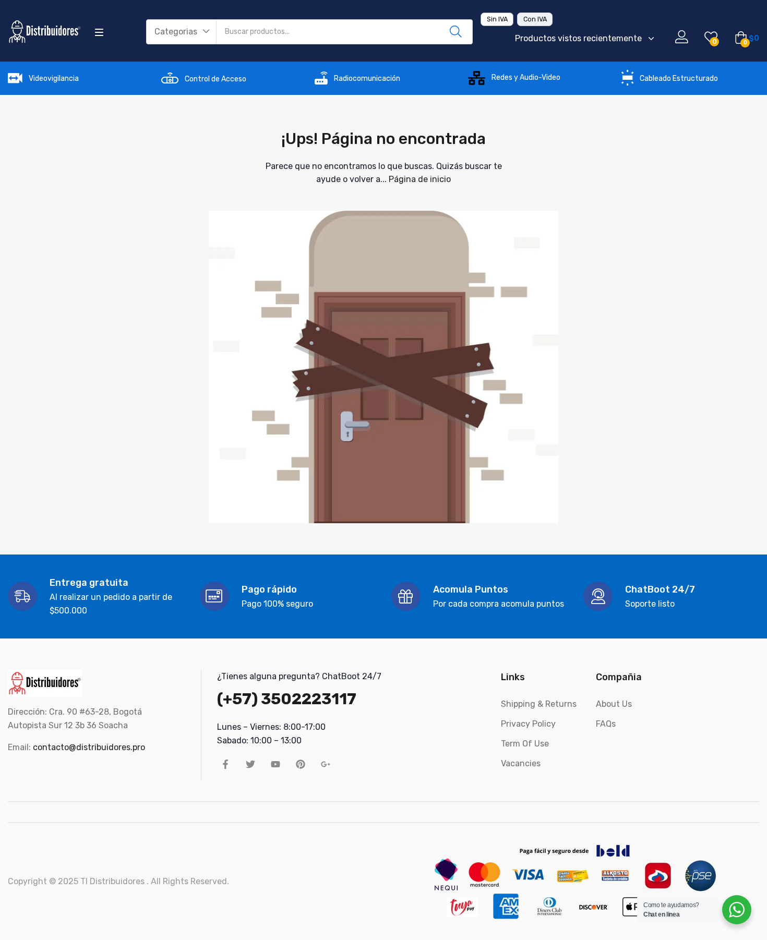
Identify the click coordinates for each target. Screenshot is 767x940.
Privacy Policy (528, 724)
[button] (182, 32)
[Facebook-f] (225, 764)
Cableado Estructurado (679, 78)
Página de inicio (420, 179)
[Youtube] (275, 764)
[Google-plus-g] (325, 764)
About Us (614, 704)
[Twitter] (250, 764)
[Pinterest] (300, 764)
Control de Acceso (215, 79)
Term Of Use (525, 744)
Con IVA (535, 19)
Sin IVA (497, 19)
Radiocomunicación (367, 78)
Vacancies (521, 763)
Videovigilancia (54, 78)
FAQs (606, 724)
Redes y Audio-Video (526, 77)
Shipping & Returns (539, 704)
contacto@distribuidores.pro (89, 747)
